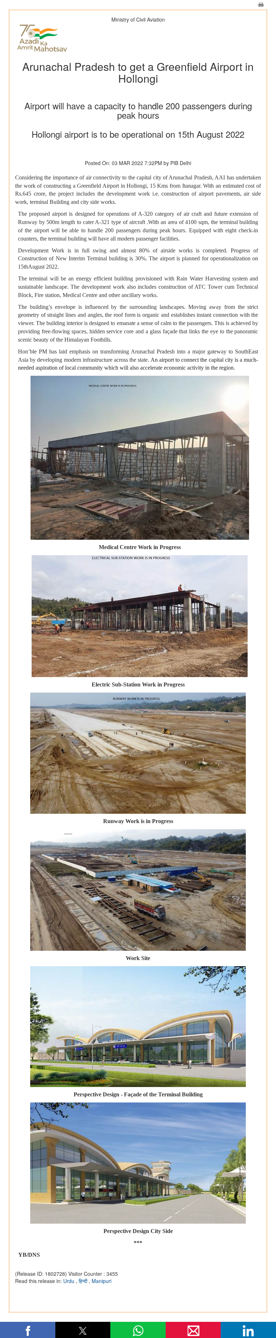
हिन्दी (84, 1280)
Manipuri (101, 1280)
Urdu (69, 1280)
